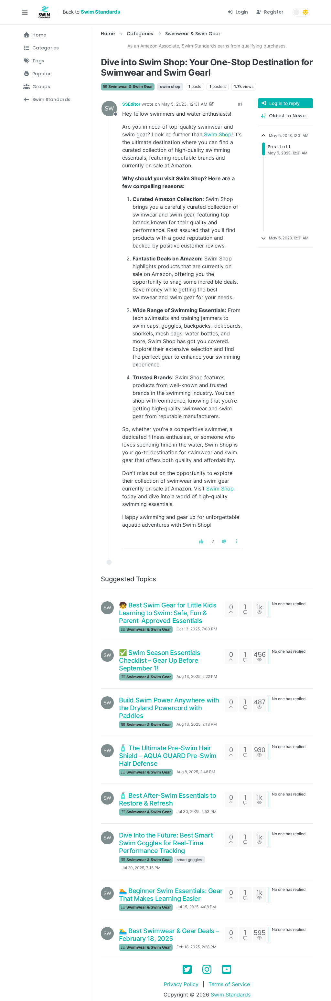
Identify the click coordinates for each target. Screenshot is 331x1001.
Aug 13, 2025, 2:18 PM (196, 724)
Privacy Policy (181, 984)
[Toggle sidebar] (24, 12)
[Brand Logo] (44, 12)
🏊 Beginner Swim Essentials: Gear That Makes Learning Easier (170, 894)
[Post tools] (237, 541)
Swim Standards (231, 994)
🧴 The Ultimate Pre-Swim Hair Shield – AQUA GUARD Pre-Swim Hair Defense (168, 755)
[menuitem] (237, 12)
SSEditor (131, 104)
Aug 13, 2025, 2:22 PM (196, 676)
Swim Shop (217, 134)
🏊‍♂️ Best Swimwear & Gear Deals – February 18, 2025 (169, 935)
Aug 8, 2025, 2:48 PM (195, 771)
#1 (240, 104)
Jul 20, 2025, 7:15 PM (141, 867)
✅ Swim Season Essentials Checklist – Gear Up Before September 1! (159, 660)
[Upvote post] (202, 541)
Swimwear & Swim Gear (130, 86)
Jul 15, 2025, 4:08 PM (196, 906)
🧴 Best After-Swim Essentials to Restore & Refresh (167, 799)
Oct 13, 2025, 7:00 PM (196, 629)
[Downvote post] (224, 541)
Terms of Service (229, 984)
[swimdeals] (107, 607)
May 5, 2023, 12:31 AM (184, 104)
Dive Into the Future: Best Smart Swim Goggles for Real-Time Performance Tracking (166, 843)
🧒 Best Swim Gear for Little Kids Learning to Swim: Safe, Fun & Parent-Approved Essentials (167, 613)
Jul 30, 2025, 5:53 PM (196, 811)
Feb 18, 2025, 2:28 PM (196, 946)
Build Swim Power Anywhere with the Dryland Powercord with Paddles (169, 708)
